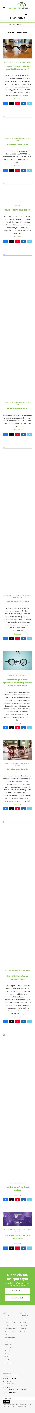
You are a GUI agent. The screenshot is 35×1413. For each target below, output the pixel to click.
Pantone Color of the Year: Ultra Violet (17, 1237)
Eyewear (6, 1334)
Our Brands (9, 1341)
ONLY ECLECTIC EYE (21, 675)
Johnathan (23, 763)
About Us (6, 1316)
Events (7, 1350)
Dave (15, 62)
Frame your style (17, 25)
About (7, 1319)
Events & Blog (8, 1347)
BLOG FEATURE (8, 62)
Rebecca (17, 1231)
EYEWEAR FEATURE (21, 674)
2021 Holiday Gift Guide (17, 601)
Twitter (23, 1322)
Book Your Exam (17, 1291)
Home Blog (21, 62)
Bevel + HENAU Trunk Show (17, 209)
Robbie (28, 970)
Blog (6, 1353)
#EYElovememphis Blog (23, 596)
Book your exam (17, 18)
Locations (8, 1360)
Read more (17, 99)
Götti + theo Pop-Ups (17, 408)
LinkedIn (23, 1328)
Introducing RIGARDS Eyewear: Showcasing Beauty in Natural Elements (17, 682)
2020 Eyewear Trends (17, 769)
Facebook (23, 1319)
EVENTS (16, 139)
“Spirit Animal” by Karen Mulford (17, 1188)
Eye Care (6, 1325)
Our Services (10, 1328)
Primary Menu (4, 8)
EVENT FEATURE (8, 139)
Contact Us (7, 1356)
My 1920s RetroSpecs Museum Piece (17, 977)
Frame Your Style (17, 1298)
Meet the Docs (10, 1331)
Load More (17, 1259)
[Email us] (26, 15)
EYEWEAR (12, 674)
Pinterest (24, 1325)
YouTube (23, 1331)
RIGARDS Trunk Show (17, 144)
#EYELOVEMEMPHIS (9, 596)
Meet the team (10, 1322)
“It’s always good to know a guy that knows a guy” (17, 67)
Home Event (23, 139)
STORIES (28, 62)
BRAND (6, 674)
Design (28, 1229)
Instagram (24, 1316)
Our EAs (8, 1344)
